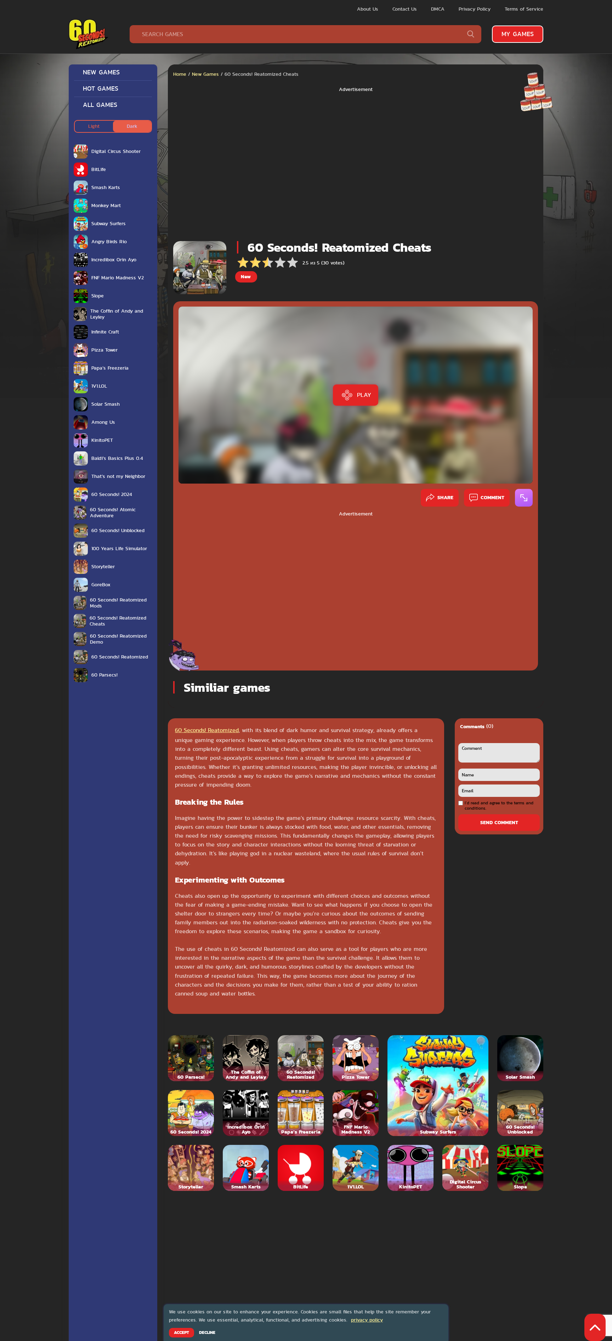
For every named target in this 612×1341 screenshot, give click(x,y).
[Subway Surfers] (437, 1085)
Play (364, 394)
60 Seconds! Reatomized (207, 730)
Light (94, 126)
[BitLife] (301, 1168)
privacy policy (367, 1319)
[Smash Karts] (246, 1168)
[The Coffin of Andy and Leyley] (246, 1058)
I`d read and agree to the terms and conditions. (499, 805)
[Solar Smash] (520, 1058)
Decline (207, 1332)
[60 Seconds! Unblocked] (520, 1113)
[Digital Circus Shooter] (465, 1168)
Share (445, 497)
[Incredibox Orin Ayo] (246, 1113)
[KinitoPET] (410, 1168)
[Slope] (520, 1168)
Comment (492, 497)
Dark (132, 126)
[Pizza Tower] (356, 1058)
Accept (181, 1332)
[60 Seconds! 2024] (191, 1113)
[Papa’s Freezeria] (301, 1113)
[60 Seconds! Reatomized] (301, 1058)
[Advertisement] (355, 164)
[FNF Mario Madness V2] (356, 1113)
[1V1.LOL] (356, 1168)
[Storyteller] (191, 1168)
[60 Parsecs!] (191, 1058)
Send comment (499, 822)
